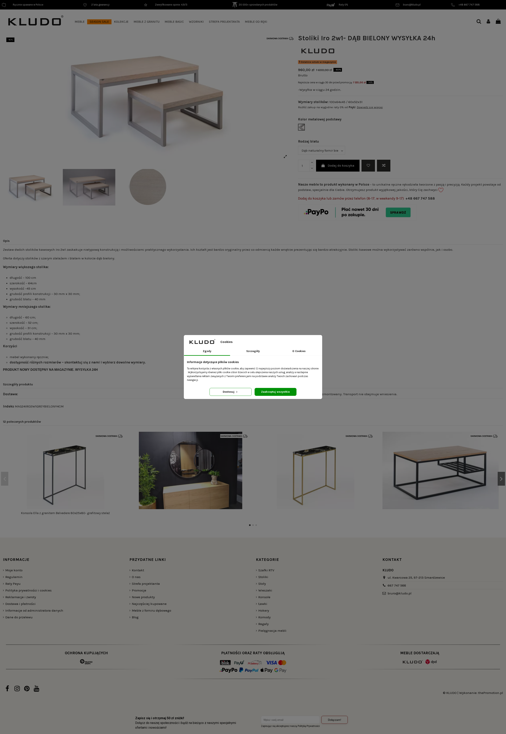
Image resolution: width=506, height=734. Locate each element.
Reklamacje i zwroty (20, 597)
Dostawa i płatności (20, 604)
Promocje (139, 590)
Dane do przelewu (19, 617)
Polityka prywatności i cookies (28, 590)
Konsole (264, 597)
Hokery (263, 610)
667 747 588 (397, 585)
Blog (135, 617)
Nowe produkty (143, 597)
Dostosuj (229, 391)
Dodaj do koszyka (341, 165)
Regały (263, 624)
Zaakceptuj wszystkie (275, 391)
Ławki (262, 604)
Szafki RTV (266, 570)
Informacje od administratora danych (34, 610)
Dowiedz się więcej (370, 107)
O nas (136, 577)
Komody (264, 617)
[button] (79, 21)
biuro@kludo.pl (400, 593)
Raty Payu (13, 584)
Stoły (262, 584)
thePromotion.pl (490, 693)
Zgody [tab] (207, 351)
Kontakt (138, 570)
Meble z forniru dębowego (151, 610)
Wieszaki (265, 590)
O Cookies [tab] (299, 351)
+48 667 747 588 (420, 198)
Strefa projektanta (146, 584)
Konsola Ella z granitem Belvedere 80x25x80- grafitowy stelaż (65, 513)
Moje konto (14, 570)
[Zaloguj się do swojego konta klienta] (488, 22)
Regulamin (14, 577)
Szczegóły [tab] (253, 351)
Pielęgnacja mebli (272, 631)
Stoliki (263, 577)
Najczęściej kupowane (149, 604)
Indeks (8, 406)
